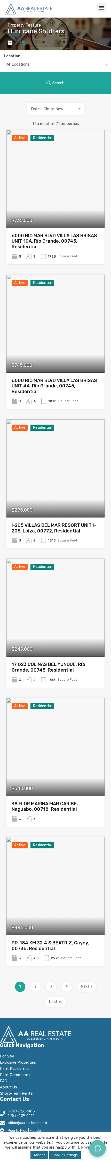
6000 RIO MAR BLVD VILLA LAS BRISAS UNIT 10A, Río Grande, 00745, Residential (54, 241)
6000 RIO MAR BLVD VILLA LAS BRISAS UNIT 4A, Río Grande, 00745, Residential (54, 386)
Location (12, 56)
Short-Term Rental (16, 1093)
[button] (101, 7)
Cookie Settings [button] (65, 1155)
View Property (55, 208)
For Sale (7, 1056)
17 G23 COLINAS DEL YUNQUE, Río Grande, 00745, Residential (48, 667)
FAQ (3, 1081)
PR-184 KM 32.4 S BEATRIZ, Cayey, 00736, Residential (50, 945)
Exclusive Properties (18, 1062)
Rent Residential (14, 1068)
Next (85, 986)
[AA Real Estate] (28, 8)
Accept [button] (39, 1155)
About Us (8, 1087)
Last (53, 1002)
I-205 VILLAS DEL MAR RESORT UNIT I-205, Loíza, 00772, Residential (54, 528)
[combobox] (55, 65)
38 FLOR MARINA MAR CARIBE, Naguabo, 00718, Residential (45, 806)
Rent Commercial (15, 1074)
